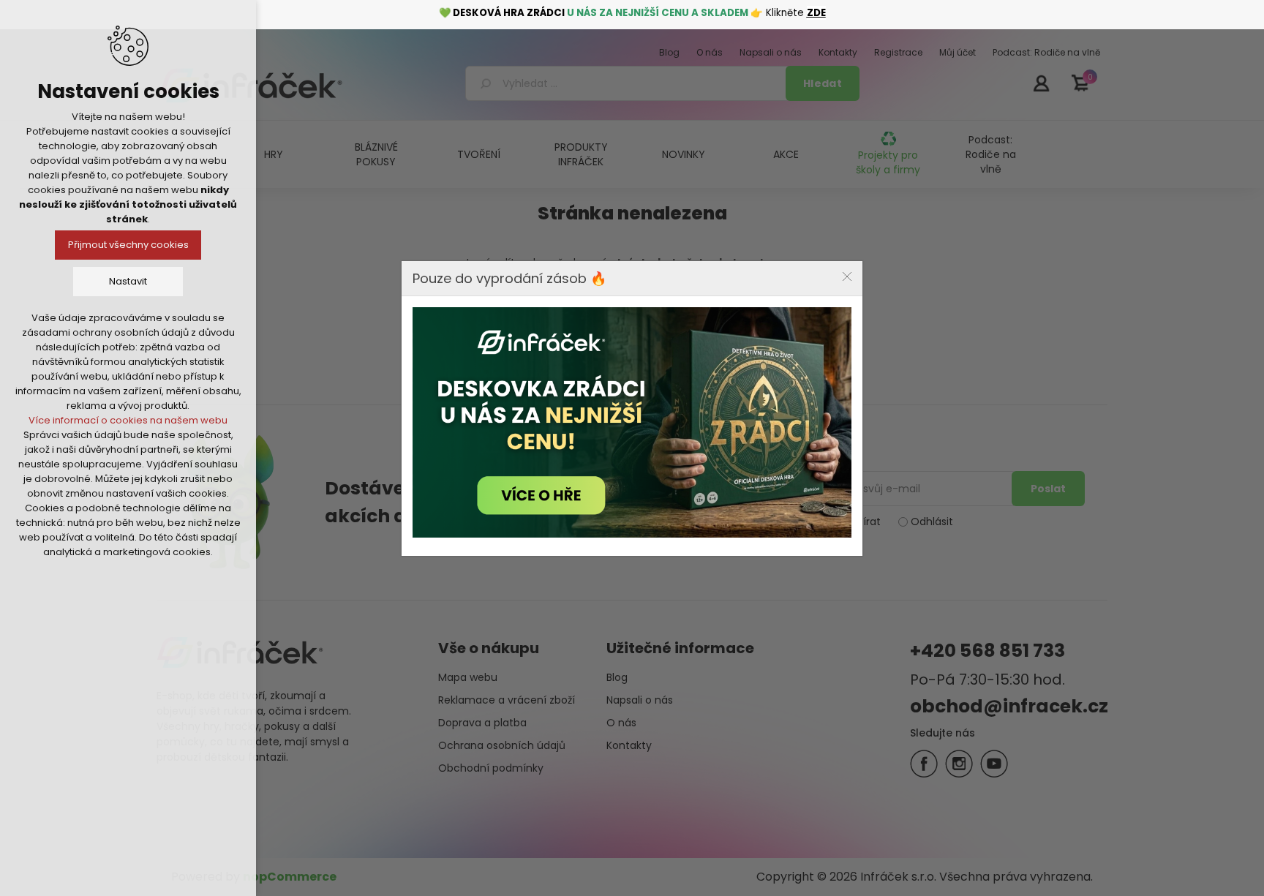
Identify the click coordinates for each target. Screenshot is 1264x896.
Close (847, 276)
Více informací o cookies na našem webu (128, 420)
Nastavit (128, 281)
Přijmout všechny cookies (128, 245)
